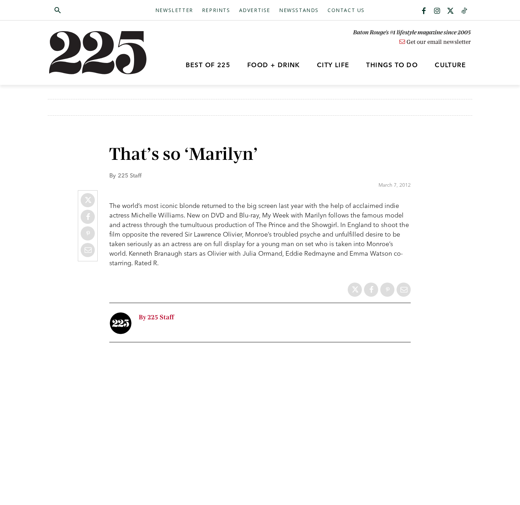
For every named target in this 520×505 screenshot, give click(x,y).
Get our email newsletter (438, 42)
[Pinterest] (88, 233)
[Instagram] (437, 11)
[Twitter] (450, 11)
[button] (91, 10)
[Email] (88, 250)
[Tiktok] (464, 11)
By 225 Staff (156, 317)
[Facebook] (424, 11)
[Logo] (102, 52)
